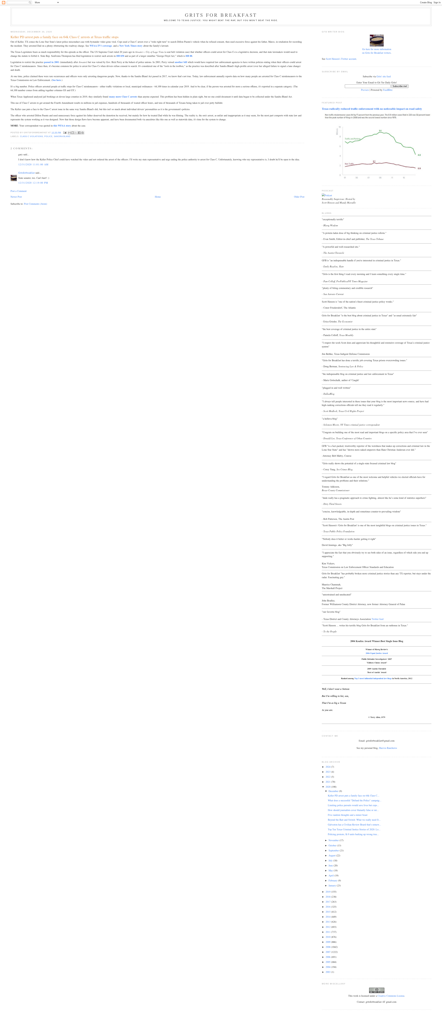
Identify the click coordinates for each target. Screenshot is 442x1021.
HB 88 (189, 56)
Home (158, 196)
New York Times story (130, 45)
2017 (328, 901)
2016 (328, 906)
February (333, 880)
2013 (328, 921)
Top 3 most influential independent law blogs (373, 678)
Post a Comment (19, 191)
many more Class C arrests (123, 96)
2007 (328, 952)
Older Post (299, 196)
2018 (328, 896)
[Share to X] (76, 132)
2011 (328, 932)
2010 (328, 937)
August (332, 855)
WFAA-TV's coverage (101, 45)
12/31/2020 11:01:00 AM (33, 164)
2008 (328, 947)
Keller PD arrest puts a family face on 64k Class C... (353, 795)
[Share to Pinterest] (82, 132)
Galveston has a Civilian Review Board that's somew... (354, 824)
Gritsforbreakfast (26, 172)
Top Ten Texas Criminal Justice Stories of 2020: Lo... (354, 829)
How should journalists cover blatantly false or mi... (353, 810)
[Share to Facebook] (79, 132)
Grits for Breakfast (221, 15)
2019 (328, 891)
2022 (328, 776)
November (334, 840)
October (333, 845)
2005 (328, 962)
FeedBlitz (387, 89)
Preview (365, 89)
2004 (328, 967)
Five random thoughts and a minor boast (347, 814)
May (331, 870)
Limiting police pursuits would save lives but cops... (353, 805)
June (331, 865)
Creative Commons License (391, 995)
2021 (328, 781)
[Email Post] (65, 132)
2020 (328, 786)
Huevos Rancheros (388, 748)
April (331, 875)
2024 (328, 766)
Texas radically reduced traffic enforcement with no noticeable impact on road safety (372, 109)
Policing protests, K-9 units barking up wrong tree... (353, 834)
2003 (328, 972)
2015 (328, 911)
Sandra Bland (62, 136)
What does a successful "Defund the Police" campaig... (354, 800)
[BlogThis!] (72, 132)
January (333, 885)
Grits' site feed (384, 76)
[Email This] (69, 132)
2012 (328, 926)
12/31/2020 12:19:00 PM (33, 182)
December (334, 791)
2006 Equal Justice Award (377, 653)
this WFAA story (62, 125)
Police (48, 136)
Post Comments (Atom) (35, 203)
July (331, 860)
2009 (328, 942)
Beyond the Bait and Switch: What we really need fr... (354, 819)
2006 (328, 957)
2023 (328, 771)
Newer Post (16, 196)
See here (56, 80)
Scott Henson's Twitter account (341, 58)
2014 (328, 916)
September (334, 850)
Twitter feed (377, 619)
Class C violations (31, 136)
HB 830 (120, 56)
